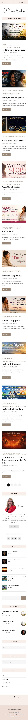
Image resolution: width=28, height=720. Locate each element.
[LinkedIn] (22, 2)
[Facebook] (13, 2)
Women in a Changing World (11, 320)
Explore (4, 44)
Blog (3, 42)
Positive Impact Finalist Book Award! (14, 140)
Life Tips (11, 47)
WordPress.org (5, 686)
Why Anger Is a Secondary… (8, 630)
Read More (6, 63)
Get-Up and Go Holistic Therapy (11, 45)
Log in (3, 675)
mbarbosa (5, 52)
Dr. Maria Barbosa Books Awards (15, 136)
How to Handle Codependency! (11, 364)
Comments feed (6, 682)
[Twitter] (16, 2)
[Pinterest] (19, 2)
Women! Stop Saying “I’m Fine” (12, 275)
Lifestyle (17, 47)
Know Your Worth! (7, 231)
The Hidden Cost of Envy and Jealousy (14, 49)
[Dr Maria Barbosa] (14, 10)
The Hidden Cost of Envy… (8, 621)
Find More (14, 526)
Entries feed (5, 679)
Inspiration (5, 47)
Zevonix (17, 712)
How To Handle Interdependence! (12, 409)
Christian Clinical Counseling (14, 42)
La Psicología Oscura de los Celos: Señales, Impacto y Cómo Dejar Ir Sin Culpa (14, 460)
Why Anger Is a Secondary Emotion (13, 97)
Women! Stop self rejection (11, 186)
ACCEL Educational (7, 316)
